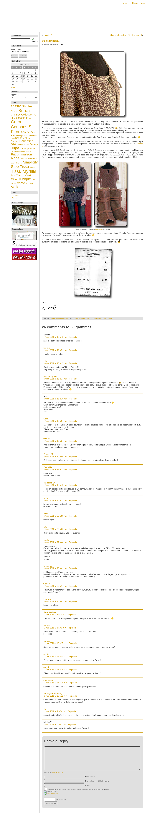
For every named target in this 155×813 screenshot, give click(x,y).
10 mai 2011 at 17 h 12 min (55, 469)
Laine (32, 148)
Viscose (29, 183)
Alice (45, 513)
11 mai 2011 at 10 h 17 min (55, 643)
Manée (46, 641)
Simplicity (30, 162)
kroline (46, 348)
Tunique (24, 179)
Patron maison (21, 154)
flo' (44, 709)
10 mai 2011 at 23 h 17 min (55, 586)
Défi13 (27, 136)
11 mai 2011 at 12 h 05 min (55, 656)
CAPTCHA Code (61, 799)
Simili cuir (19, 163)
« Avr (13, 87)
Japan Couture (22, 144)
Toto (13, 175)
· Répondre (72, 337)
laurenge (47, 599)
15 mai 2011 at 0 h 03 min (54, 724)
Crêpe (26, 132)
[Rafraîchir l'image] (51, 793)
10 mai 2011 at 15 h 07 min (55, 421)
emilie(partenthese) (52, 693)
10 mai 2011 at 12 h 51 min (55, 350)
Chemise (16, 114)
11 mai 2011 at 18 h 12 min (55, 696)
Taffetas (32, 167)
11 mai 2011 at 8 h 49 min (54, 628)
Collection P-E (22, 117)
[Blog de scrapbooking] (24, 225)
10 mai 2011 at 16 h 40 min (55, 456)
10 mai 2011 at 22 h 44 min (55, 542)
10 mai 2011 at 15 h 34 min (55, 441)
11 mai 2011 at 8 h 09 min (54, 614)
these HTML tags (57, 772)
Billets (124, 3)
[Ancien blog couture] (24, 214)
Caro (45, 418)
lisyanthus (48, 566)
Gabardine (26, 141)
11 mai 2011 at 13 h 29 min (55, 683)
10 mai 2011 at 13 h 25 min (55, 399)
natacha (47, 625)
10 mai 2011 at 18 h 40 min (55, 485)
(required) (90, 777)
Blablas (27, 106)
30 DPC (16, 106)
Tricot (14, 179)
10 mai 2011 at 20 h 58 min (55, 516)
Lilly (45, 361)
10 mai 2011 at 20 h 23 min (55, 500)
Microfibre (27, 151)
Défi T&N (19, 138)
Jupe (15, 148)
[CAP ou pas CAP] (24, 240)
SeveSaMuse (49, 612)
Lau (45, 527)
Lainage (25, 148)
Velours (13, 183)
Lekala (13, 151)
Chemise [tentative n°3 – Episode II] (126, 35)
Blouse (14, 111)
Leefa (46, 540)
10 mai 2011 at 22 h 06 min (55, 529)
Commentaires (138, 3)
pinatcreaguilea (50, 376)
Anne (45, 498)
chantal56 (48, 680)
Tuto (33, 179)
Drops (20, 136)
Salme (22, 159)
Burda (24, 110)
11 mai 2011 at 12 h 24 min (55, 669)
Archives (15, 95)
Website (87, 785)
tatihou (46, 438)
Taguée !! (48, 35)
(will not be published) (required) (97, 781)
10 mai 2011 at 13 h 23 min (55, 379)
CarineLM (48, 454)
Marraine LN (49, 483)
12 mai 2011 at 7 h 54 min (54, 711)
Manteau (19, 151)
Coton (17, 121)
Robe (15, 158)
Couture (15, 196)
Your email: (16, 49)
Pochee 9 (98, 229)
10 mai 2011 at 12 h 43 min (55, 337)
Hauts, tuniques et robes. (60, 318)
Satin (28, 158)
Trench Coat (23, 175)
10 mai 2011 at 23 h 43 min (55, 601)
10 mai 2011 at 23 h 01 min (55, 568)
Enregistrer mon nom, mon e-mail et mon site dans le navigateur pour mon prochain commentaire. (78, 789)
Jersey (34, 144)
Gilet (13, 144)
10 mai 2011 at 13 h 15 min (55, 363)
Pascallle (47, 467)
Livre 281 (89, 318)
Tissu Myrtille (23, 171)
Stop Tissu (20, 166)
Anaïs (46, 654)
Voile (15, 187)
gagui (46, 667)
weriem (46, 583)
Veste (21, 183)
